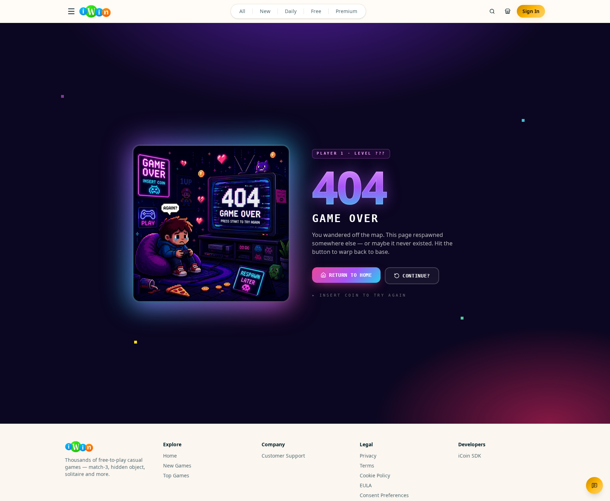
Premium (346, 11)
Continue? (416, 276)
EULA (366, 485)
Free (316, 11)
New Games (177, 465)
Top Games (176, 475)
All (242, 11)
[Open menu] (71, 11)
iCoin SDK (469, 455)
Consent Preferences (384, 495)
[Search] (492, 11)
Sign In (530, 11)
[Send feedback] (594, 485)
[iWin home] (95, 11)
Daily (291, 11)
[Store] (507, 11)
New (265, 11)
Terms (367, 465)
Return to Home (350, 275)
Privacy (368, 455)
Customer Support (283, 455)
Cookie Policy (375, 475)
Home (170, 455)
